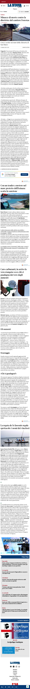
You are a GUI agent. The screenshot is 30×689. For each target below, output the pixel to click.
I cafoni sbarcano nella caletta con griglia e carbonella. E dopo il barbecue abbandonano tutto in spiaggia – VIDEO (15, 231)
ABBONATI (3, 1)
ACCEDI (27, 5)
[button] (15, 545)
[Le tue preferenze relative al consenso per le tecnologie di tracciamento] (27, 686)
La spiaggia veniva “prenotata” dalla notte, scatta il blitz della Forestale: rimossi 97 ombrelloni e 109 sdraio (14, 248)
